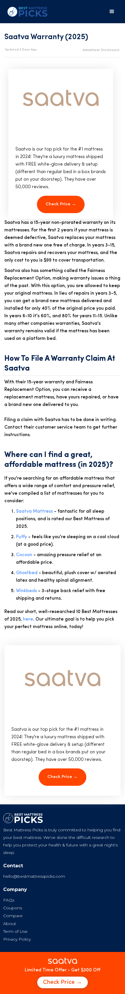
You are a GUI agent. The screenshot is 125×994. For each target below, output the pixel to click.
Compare (13, 915)
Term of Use (15, 931)
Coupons (12, 907)
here (28, 619)
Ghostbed (27, 573)
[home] (25, 12)
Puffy (21, 537)
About (9, 923)
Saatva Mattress (34, 511)
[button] (112, 11)
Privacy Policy (17, 939)
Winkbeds (26, 591)
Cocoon (24, 555)
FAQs (8, 900)
